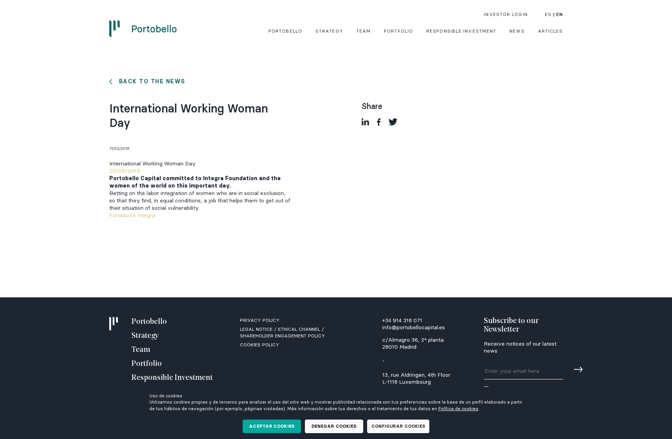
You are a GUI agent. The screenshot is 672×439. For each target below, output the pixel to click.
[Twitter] (392, 122)
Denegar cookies (334, 426)
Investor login (505, 14)
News (516, 31)
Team (363, 31)
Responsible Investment (461, 31)
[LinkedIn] (365, 122)
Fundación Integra (132, 215)
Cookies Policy (259, 345)
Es (548, 14)
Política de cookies (458, 408)
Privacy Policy (260, 320)
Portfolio (398, 31)
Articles (550, 31)
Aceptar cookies (271, 426)
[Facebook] (379, 122)
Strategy (329, 31)
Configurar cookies (398, 426)
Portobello (285, 31)
